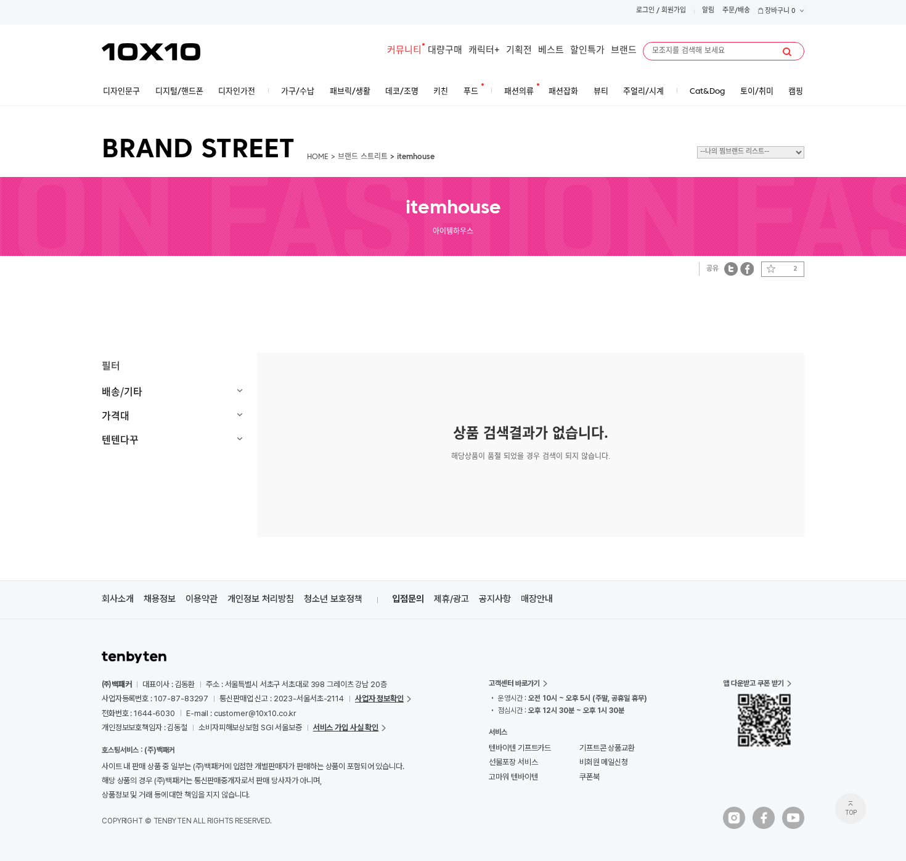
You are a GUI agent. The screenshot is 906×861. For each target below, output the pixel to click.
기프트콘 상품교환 (607, 747)
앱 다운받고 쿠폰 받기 (753, 683)
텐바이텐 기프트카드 (520, 747)
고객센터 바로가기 (514, 683)
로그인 (645, 10)
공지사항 (495, 598)
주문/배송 (736, 10)
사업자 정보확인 (379, 698)
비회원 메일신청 (603, 762)
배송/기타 (122, 391)
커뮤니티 (404, 51)
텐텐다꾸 (120, 439)
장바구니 (779, 11)
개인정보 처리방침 (260, 598)
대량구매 (445, 51)
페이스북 (747, 268)
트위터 (731, 268)
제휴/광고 (451, 598)
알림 (708, 10)
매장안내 (537, 598)
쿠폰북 (589, 776)
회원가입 (673, 10)
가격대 (115, 415)
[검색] (787, 52)
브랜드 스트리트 (363, 157)
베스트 (551, 51)
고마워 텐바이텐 (513, 776)
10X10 (151, 51)
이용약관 (202, 598)
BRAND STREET (198, 150)
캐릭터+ (484, 51)
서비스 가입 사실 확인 (345, 727)
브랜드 (624, 51)
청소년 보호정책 (333, 598)
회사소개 (118, 598)
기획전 (519, 51)
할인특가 (587, 51)
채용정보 (160, 598)
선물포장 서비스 (513, 762)
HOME (318, 157)
